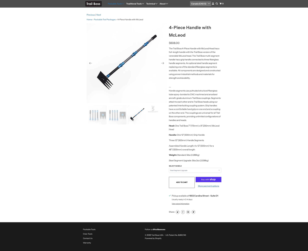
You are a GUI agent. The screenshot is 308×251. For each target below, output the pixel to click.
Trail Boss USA (157, 235)
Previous (91, 15)
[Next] (162, 63)
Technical (150, 4)
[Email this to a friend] (193, 212)
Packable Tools (115, 4)
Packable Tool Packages (105, 19)
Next (98, 15)
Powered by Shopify (153, 238)
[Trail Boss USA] (94, 4)
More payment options (208, 186)
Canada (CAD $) (199, 4)
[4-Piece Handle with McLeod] (127, 63)
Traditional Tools (134, 4)
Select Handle (175, 166)
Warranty (87, 243)
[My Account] (213, 3)
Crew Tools (87, 234)
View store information (180, 204)
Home (89, 19)
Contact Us (87, 238)
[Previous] (90, 63)
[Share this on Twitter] (177, 212)
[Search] (217, 3)
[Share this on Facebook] (182, 212)
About (163, 4)
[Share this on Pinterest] (188, 212)
